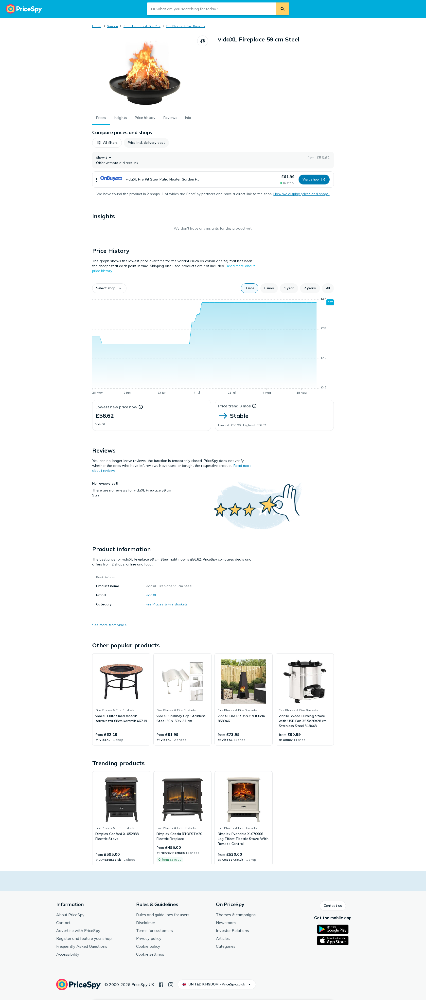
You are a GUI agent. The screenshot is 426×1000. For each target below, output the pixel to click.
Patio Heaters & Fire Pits (142, 26)
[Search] (282, 8)
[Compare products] (202, 41)
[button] (107, 143)
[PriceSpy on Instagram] (171, 984)
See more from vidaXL (110, 625)
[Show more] (96, 179)
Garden (112, 26)
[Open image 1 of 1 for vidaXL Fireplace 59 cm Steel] (144, 72)
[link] (121, 699)
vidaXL (151, 595)
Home (96, 26)
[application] (213, 346)
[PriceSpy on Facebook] (161, 984)
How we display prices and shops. (301, 194)
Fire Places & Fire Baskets (185, 26)
